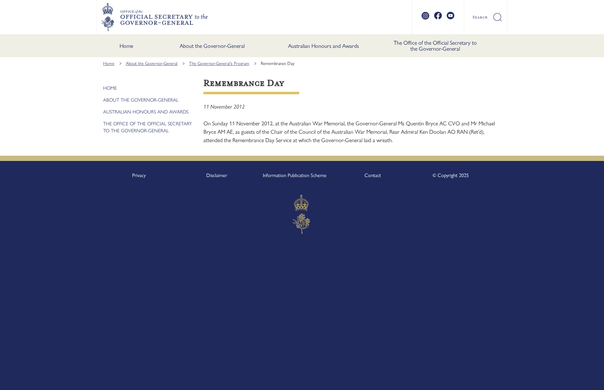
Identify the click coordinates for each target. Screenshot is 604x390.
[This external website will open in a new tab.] (425, 18)
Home (126, 46)
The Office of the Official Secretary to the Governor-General (435, 45)
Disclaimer (216, 175)
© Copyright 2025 (450, 175)
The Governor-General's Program (219, 63)
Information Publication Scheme (294, 175)
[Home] (154, 17)
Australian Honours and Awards (323, 46)
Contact (373, 175)
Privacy (139, 175)
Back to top (580, 379)
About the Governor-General (212, 46)
